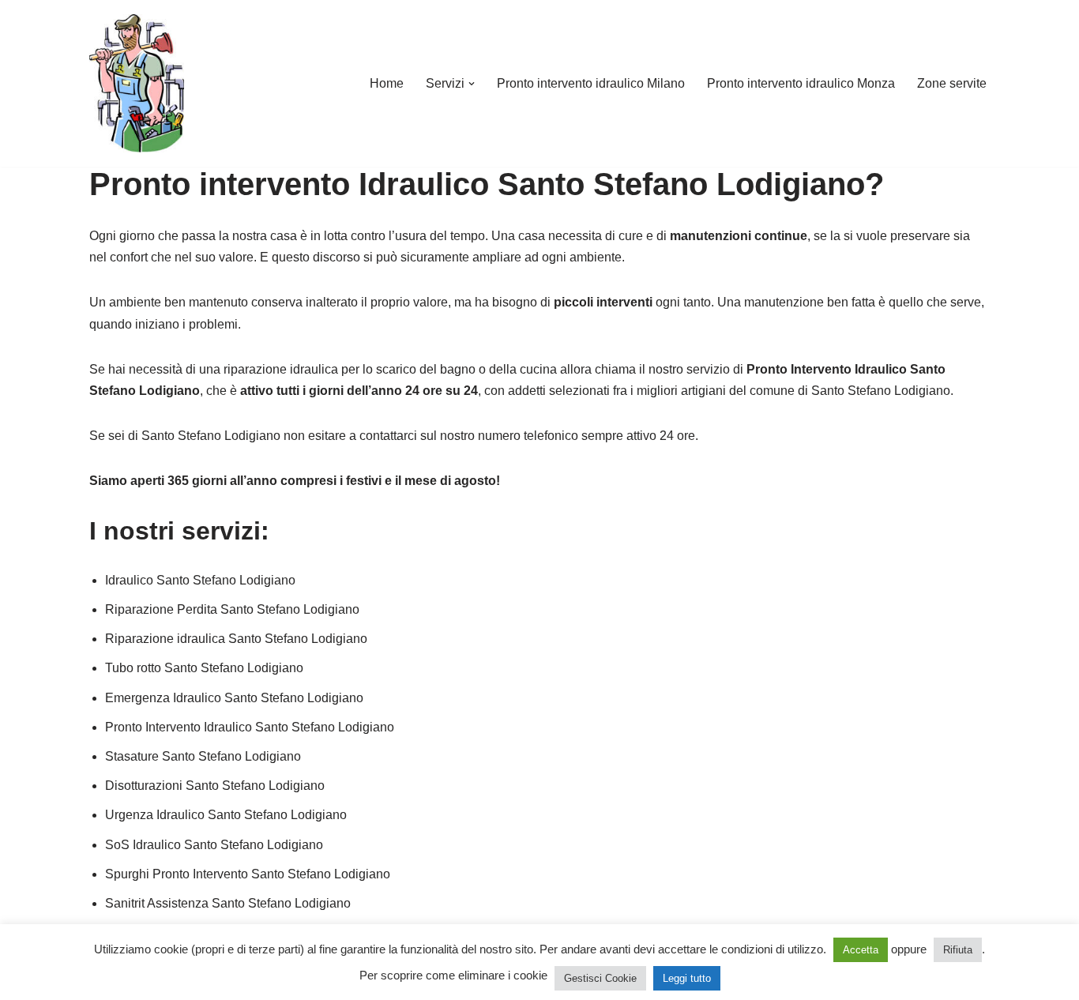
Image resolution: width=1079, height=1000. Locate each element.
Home (387, 83)
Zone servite (952, 83)
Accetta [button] (860, 950)
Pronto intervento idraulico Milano (591, 83)
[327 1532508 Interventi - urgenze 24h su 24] (136, 83)
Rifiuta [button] (957, 950)
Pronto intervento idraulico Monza (801, 83)
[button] (471, 84)
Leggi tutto (687, 978)
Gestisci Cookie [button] (600, 978)
